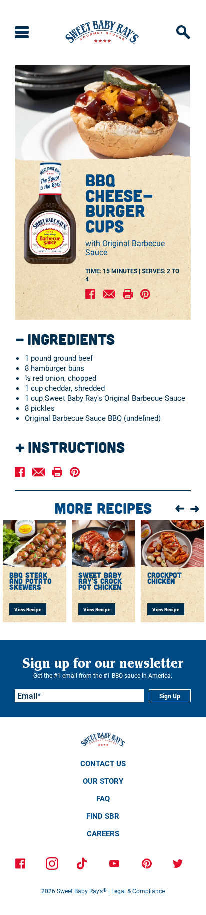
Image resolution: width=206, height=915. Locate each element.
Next (195, 508)
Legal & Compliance (138, 891)
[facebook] (91, 295)
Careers (103, 833)
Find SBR (103, 816)
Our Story (103, 781)
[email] (109, 295)
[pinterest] (145, 295)
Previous (180, 510)
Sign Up (170, 696)
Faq (103, 799)
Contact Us (103, 763)
